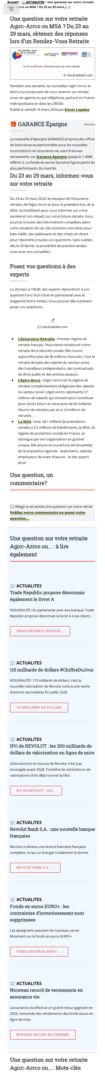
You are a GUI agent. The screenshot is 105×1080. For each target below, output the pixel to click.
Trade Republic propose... (40, 631)
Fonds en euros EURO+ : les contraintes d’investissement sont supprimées (47, 913)
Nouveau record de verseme (42, 1035)
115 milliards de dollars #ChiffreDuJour (52, 670)
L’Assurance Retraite (36, 338)
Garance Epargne (52, 156)
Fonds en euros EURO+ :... (39, 951)
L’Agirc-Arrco (29, 380)
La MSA (24, 421)
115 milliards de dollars (39, 707)
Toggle (11, 10)
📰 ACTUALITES (33, 2)
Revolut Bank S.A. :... (35, 867)
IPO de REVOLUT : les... (36, 790)
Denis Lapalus (77, 109)
